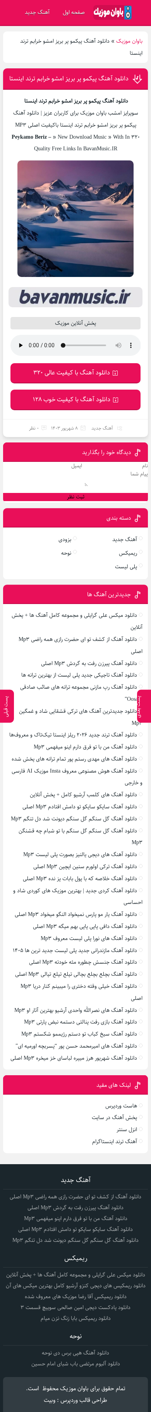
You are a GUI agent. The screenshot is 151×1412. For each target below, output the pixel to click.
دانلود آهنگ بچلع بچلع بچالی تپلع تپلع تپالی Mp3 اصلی (76, 974)
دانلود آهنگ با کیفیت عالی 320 (71, 373)
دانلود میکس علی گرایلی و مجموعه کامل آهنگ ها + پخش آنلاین (75, 1275)
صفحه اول (74, 12)
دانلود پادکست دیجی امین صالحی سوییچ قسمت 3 (75, 1307)
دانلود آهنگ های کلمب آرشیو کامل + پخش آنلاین (83, 794)
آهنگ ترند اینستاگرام (114, 1141)
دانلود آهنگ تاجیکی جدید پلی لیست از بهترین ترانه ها (79, 675)
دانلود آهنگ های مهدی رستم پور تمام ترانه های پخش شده (74, 759)
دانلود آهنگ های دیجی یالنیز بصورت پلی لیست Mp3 (80, 854)
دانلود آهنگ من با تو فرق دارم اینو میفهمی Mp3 (85, 747)
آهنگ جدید (37, 12)
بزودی (64, 539)
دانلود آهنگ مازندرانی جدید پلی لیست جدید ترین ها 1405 (75, 950)
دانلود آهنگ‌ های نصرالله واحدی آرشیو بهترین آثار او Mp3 (75, 1010)
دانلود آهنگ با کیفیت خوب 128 (71, 399)
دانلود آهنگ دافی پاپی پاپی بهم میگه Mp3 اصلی (85, 926)
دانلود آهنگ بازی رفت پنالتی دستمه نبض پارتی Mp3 (80, 1022)
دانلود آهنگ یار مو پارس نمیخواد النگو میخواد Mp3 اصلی (76, 914)
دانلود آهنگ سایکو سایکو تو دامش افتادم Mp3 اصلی (79, 807)
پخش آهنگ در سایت (114, 1117)
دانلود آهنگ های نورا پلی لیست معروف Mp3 (89, 938)
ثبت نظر (75, 497)
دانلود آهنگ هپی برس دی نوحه (75, 1353)
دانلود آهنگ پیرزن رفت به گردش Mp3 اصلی (89, 663)
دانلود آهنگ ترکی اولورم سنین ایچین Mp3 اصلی (85, 866)
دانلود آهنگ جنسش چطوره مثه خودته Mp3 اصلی (83, 962)
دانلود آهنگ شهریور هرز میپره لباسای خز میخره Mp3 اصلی (73, 1058)
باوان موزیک (129, 41)
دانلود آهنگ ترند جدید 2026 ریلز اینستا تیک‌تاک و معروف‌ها (73, 735)
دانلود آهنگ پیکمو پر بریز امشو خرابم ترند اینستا (69, 79)
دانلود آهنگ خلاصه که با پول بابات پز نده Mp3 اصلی (80, 878)
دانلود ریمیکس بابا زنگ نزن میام (76, 1318)
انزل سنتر (127, 1129)
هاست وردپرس (121, 1106)
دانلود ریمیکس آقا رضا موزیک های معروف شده (76, 1296)
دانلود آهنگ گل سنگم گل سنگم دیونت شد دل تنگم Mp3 (74, 819)
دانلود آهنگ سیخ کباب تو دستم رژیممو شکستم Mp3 (79, 1034)
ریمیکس (128, 553)
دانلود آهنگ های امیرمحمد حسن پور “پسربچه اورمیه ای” (76, 1046)
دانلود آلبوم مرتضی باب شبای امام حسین (75, 1364)
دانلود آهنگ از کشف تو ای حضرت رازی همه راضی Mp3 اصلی (75, 1197)
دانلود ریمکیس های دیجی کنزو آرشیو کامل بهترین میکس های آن (76, 1285)
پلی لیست (126, 566)
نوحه (66, 553)
